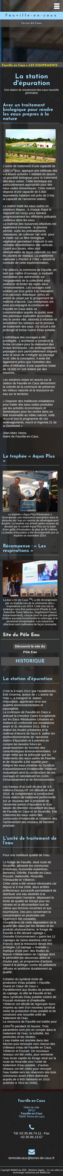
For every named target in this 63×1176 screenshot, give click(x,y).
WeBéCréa (16, 1170)
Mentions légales (36, 1170)
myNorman (30, 1172)
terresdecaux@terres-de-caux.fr (31, 1158)
